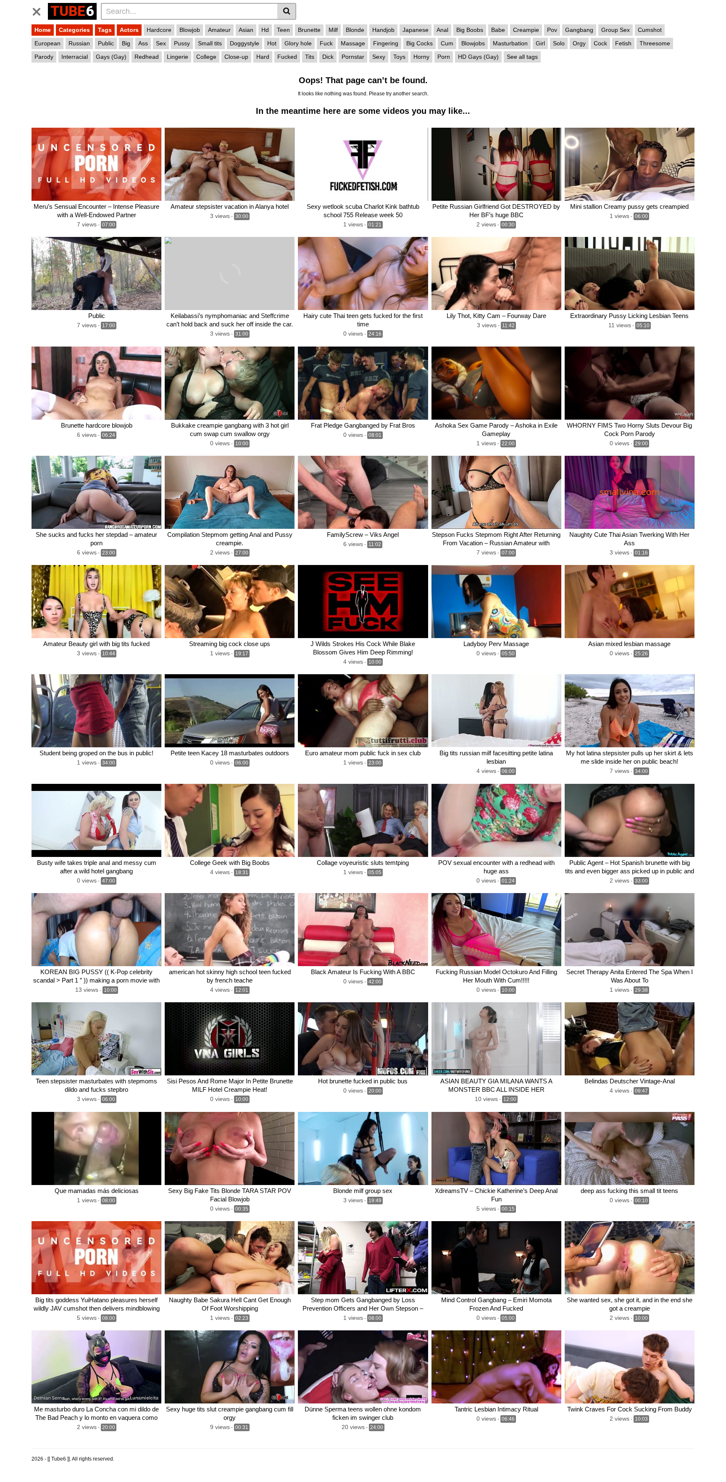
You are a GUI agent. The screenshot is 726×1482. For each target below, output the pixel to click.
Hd (265, 29)
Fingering (385, 43)
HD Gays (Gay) (478, 56)
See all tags (522, 56)
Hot (271, 43)
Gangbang (579, 29)
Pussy (182, 43)
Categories (74, 29)
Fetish (623, 43)
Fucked (287, 56)
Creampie (526, 29)
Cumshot (650, 29)
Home (42, 29)
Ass (143, 43)
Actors (129, 29)
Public (106, 43)
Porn (443, 56)
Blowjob (189, 29)
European (47, 43)
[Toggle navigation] (40, 10)
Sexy (378, 56)
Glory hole (298, 43)
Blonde (355, 29)
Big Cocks (419, 43)
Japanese (415, 29)
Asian (246, 29)
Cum (447, 43)
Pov (552, 29)
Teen (283, 29)
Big (126, 43)
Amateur (219, 29)
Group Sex (615, 29)
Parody (43, 56)
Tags (105, 29)
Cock (600, 43)
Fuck (326, 43)
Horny (421, 56)
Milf (333, 29)
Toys (399, 56)
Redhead (146, 56)
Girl (540, 43)
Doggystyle (244, 43)
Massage (353, 43)
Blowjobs (473, 43)
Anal (442, 29)
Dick (328, 56)
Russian (79, 43)
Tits (309, 56)
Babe (498, 29)
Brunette (309, 29)
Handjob (383, 29)
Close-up (236, 56)
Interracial (74, 56)
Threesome (654, 43)
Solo (559, 43)
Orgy (579, 43)
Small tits (210, 43)
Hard (262, 56)
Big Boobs (469, 29)
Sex (161, 43)
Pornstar (353, 56)
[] (286, 11)
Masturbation (510, 43)
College (206, 56)
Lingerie (177, 56)
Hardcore (159, 29)
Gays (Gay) (111, 56)
